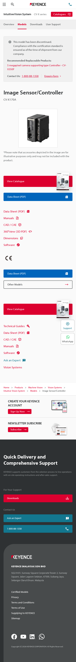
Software (9, 245)
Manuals (9, 218)
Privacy (15, 597)
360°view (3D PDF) (15, 231)
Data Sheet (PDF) (14, 211)
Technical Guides (14, 326)
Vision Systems (13, 367)
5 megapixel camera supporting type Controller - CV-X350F (36, 67)
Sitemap (15, 618)
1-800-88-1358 (14, 528)
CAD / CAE (10, 225)
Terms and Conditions (22, 602)
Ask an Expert (12, 360)
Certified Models (19, 591)
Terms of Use (18, 607)
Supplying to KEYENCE (23, 613)
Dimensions (11, 238)
